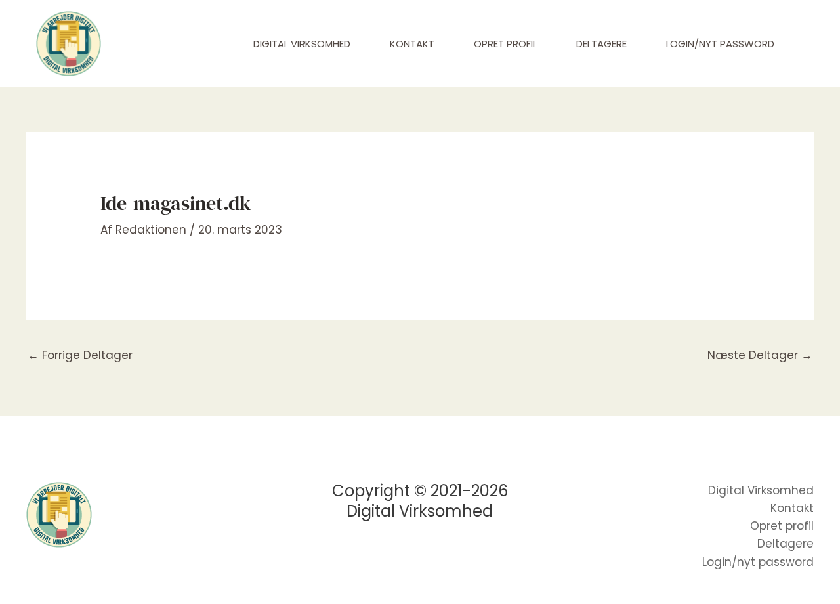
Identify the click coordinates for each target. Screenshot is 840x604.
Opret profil (505, 44)
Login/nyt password (720, 44)
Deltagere (601, 44)
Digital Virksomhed (301, 44)
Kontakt (412, 44)
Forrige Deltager (80, 355)
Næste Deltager (759, 355)
